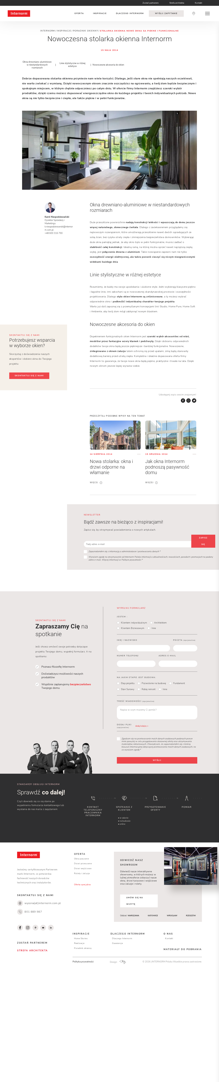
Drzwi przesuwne (83, 863)
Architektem (160, 622)
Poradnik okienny (83, 948)
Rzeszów (191, 915)
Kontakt (198, 3)
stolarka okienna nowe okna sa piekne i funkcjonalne (139, 30)
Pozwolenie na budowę (154, 683)
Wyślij (157, 760)
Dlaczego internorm (130, 13)
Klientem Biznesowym (132, 628)
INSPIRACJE (81, 933)
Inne (154, 628)
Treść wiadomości (135, 701)
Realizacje (79, 943)
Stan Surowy (127, 689)
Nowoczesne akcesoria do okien (108, 64)
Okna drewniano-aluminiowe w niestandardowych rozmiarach (37, 64)
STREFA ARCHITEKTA (32, 950)
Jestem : (122, 616)
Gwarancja (117, 943)
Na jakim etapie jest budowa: (136, 677)
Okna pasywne (81, 858)
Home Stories (81, 938)
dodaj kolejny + (141, 726)
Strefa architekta (176, 3)
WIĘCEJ (94, 482)
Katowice (153, 915)
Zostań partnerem (151, 3)
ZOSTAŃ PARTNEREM (32, 942)
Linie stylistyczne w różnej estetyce (72, 65)
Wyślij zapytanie (166, 13)
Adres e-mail (167, 655)
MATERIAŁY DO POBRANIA (183, 949)
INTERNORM (47, 30)
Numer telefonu (128, 655)
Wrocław (172, 915)
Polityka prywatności (83, 961)
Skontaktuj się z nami (29, 375)
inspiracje (64, 30)
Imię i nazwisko (127, 640)
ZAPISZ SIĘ (203, 541)
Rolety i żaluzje (82, 873)
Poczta (184, 640)
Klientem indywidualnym (134, 622)
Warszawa (133, 915)
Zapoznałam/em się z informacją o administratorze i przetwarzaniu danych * (124, 551)
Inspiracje (100, 13)
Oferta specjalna (82, 884)
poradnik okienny (85, 30)
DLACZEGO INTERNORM (128, 933)
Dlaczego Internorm (122, 938)
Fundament (179, 683)
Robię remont (149, 689)
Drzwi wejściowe (82, 868)
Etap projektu (127, 683)
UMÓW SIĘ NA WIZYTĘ (134, 900)
